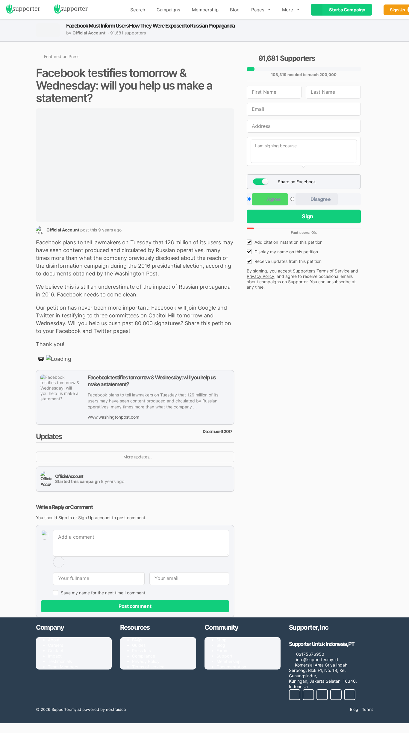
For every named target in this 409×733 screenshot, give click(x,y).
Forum (222, 650)
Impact (55, 655)
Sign (307, 216)
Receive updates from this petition (288, 261)
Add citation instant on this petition (288, 242)
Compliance (143, 655)
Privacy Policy (146, 661)
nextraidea (116, 709)
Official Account (69, 476)
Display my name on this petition (286, 251)
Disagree (320, 199)
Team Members (63, 666)
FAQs (137, 639)
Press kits (141, 650)
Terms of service (148, 666)
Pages (257, 10)
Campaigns (168, 10)
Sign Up (86, 517)
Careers (55, 645)
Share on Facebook (297, 181)
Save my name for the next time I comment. (103, 592)
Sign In (65, 517)
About (54, 639)
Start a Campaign (347, 10)
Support (224, 655)
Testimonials (60, 661)
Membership (205, 10)
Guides (139, 645)
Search (137, 10)
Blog (235, 10)
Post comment (135, 606)
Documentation (231, 666)
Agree (273, 199)
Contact (55, 650)
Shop (221, 639)
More (287, 10)
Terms (367, 709)
